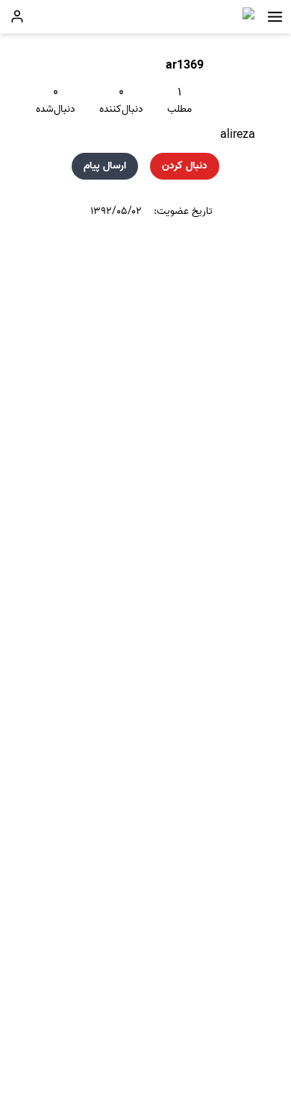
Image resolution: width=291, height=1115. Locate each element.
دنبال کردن (184, 165)
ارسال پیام (105, 165)
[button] (275, 16)
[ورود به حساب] (17, 16)
